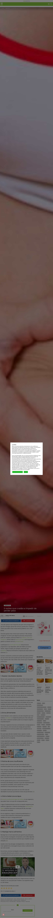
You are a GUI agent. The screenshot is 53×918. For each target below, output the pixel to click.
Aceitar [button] (25, 471)
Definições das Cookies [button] (17, 471)
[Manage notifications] (3, 915)
